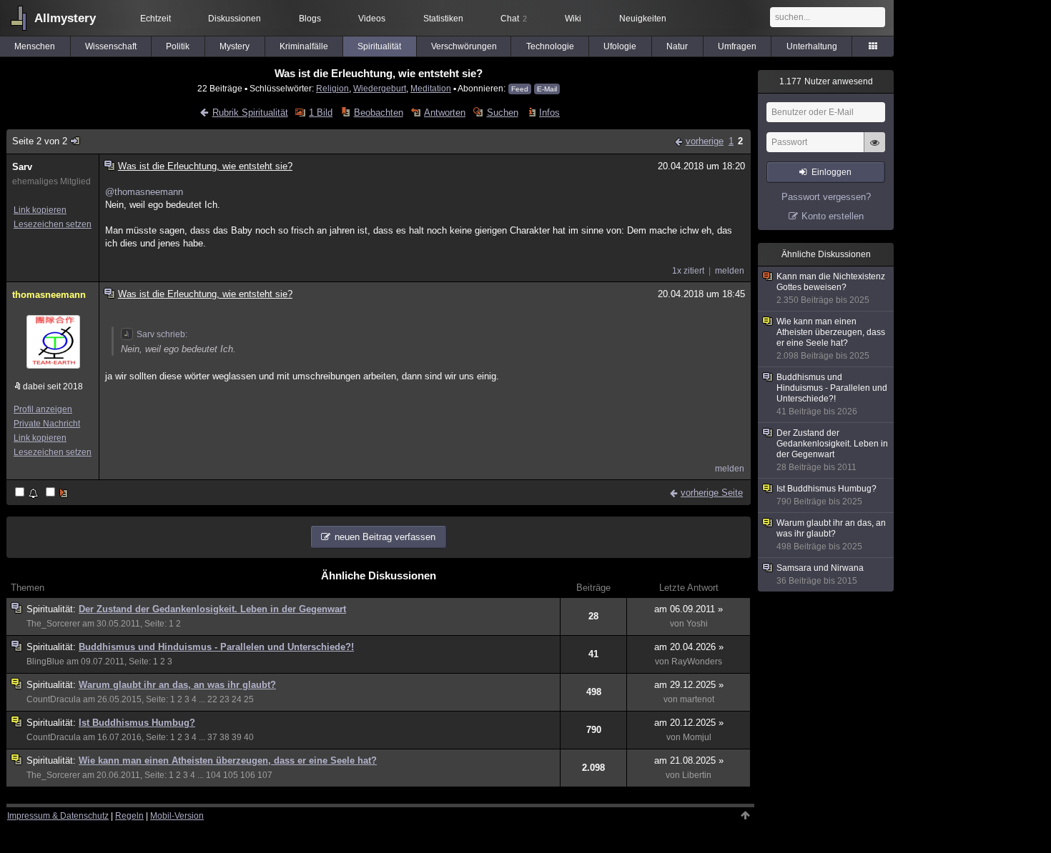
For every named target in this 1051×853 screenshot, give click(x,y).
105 (230, 775)
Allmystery (65, 18)
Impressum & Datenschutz (58, 816)
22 (212, 699)
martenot (697, 699)
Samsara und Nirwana (820, 574)
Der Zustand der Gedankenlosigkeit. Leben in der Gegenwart (212, 609)
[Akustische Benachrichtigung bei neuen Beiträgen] (27, 493)
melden (729, 271)
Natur (677, 46)
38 (224, 737)
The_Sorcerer (53, 623)
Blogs (310, 19)
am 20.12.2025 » (689, 722)
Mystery (234, 46)
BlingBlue (45, 661)
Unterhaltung (811, 46)
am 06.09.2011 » (688, 609)
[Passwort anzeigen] (874, 150)
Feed (519, 89)
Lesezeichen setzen (53, 224)
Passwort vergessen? (826, 196)
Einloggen (831, 172)
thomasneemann (49, 294)
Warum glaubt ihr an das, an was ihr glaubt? (177, 684)
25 (249, 699)
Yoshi (697, 623)
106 (247, 775)
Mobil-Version (177, 816)
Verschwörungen (464, 46)
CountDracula (53, 699)
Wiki (573, 19)
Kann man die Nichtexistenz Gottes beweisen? (830, 288)
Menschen (34, 46)
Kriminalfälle (304, 46)
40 (249, 737)
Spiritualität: (52, 609)
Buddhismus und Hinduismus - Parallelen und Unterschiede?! (216, 647)
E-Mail (547, 89)
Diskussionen (234, 19)
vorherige (705, 141)
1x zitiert (688, 271)
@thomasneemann (144, 191)
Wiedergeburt (379, 88)
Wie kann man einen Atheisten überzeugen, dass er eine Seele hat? (228, 760)
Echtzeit (155, 19)
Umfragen (737, 46)
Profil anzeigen (43, 409)
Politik (177, 46)
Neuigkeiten (642, 19)
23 (224, 699)
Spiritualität (379, 46)
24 (237, 699)
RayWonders (696, 661)
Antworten (444, 112)
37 (212, 737)
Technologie (550, 46)
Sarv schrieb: (162, 334)
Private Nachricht (47, 424)
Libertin (696, 775)
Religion (332, 88)
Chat (513, 19)
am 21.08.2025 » (689, 760)
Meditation (430, 88)
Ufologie (619, 46)
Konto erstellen (832, 216)
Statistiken (443, 19)
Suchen (502, 112)
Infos (549, 112)
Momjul (697, 737)
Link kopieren (40, 210)
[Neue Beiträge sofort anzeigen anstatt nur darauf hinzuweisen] (58, 493)
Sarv (22, 166)
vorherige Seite (712, 492)
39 (237, 737)
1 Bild (320, 112)
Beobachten (378, 112)
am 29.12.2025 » (689, 684)
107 (264, 775)
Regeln (129, 816)
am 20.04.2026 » (689, 647)
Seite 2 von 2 (39, 141)
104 (213, 775)
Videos (371, 19)
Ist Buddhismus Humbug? (137, 722)
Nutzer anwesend (826, 81)
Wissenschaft (111, 46)
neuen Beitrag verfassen (385, 537)
